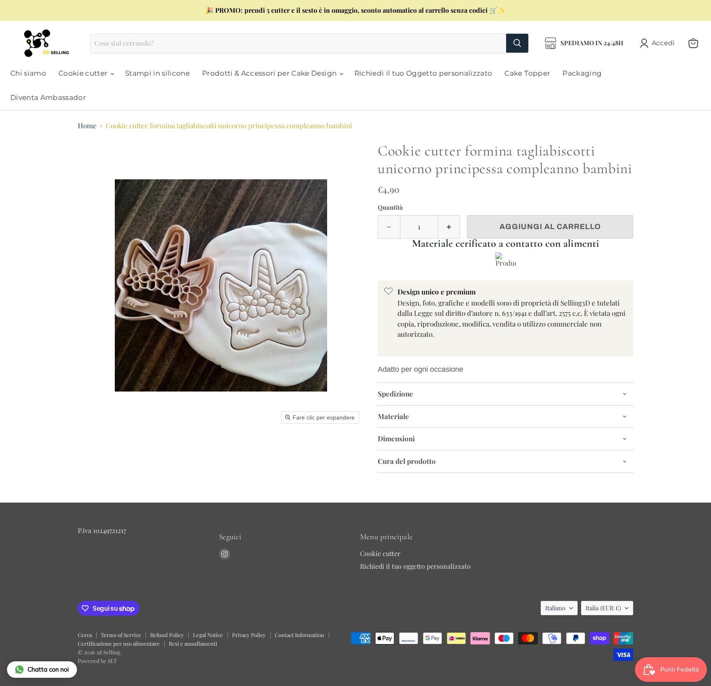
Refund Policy (167, 634)
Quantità (390, 207)
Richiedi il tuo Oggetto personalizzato (423, 73)
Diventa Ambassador (48, 97)
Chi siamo (28, 73)
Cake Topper (527, 73)
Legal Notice (208, 634)
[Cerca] (517, 43)
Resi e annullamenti (193, 643)
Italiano (555, 608)
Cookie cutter (83, 73)
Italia (603, 608)
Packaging (582, 73)
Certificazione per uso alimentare (119, 643)
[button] (659, 43)
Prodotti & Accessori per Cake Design (270, 73)
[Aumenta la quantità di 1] (449, 227)
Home (87, 126)
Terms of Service (121, 634)
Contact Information (299, 634)
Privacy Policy (249, 634)
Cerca (85, 634)
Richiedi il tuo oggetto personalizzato (415, 566)
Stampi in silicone (157, 73)
